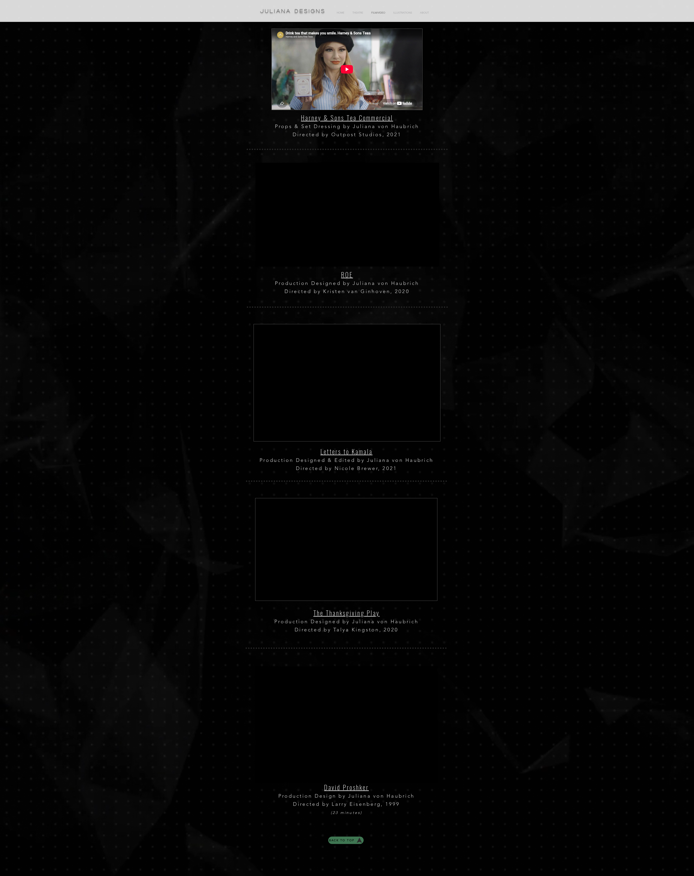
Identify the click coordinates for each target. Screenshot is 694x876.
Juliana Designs (293, 10)
